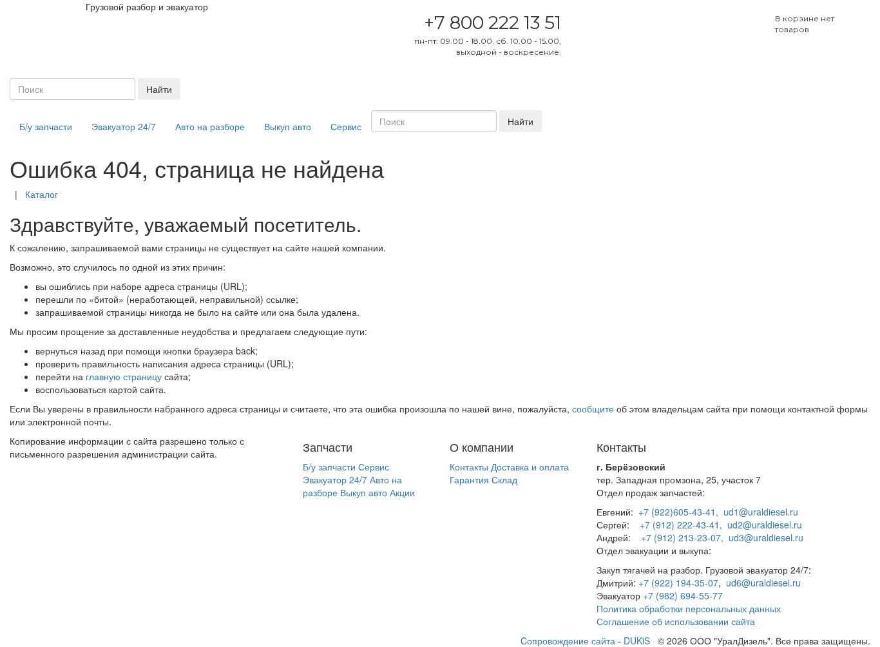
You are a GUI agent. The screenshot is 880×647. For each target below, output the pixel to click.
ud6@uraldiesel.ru (763, 582)
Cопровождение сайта (568, 640)
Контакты (469, 466)
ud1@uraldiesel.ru (760, 511)
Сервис (345, 126)
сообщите (593, 408)
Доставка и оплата (530, 466)
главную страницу (124, 376)
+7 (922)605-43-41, (678, 511)
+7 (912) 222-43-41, (681, 524)
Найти (159, 88)
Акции (402, 492)
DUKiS (637, 640)
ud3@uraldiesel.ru (766, 537)
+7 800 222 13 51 (492, 23)
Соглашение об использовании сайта (676, 621)
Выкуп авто (287, 126)
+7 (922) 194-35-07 (678, 582)
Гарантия (469, 479)
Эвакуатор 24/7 (123, 126)
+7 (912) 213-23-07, (682, 537)
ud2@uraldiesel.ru (764, 524)
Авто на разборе (210, 126)
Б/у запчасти (45, 126)
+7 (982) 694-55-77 (683, 595)
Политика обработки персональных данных (689, 608)
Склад (504, 479)
